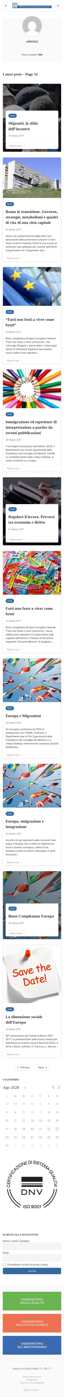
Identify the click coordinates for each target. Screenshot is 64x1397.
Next (41, 1067)
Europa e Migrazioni (23, 716)
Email (6, 1252)
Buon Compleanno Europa (31, 916)
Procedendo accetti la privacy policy (27, 1264)
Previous (25, 1067)
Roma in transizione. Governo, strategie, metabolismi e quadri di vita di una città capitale (32, 217)
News (12, 116)
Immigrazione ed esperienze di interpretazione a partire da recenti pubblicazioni (31, 427)
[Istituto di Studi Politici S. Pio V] (32, 5)
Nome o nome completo (16, 1240)
